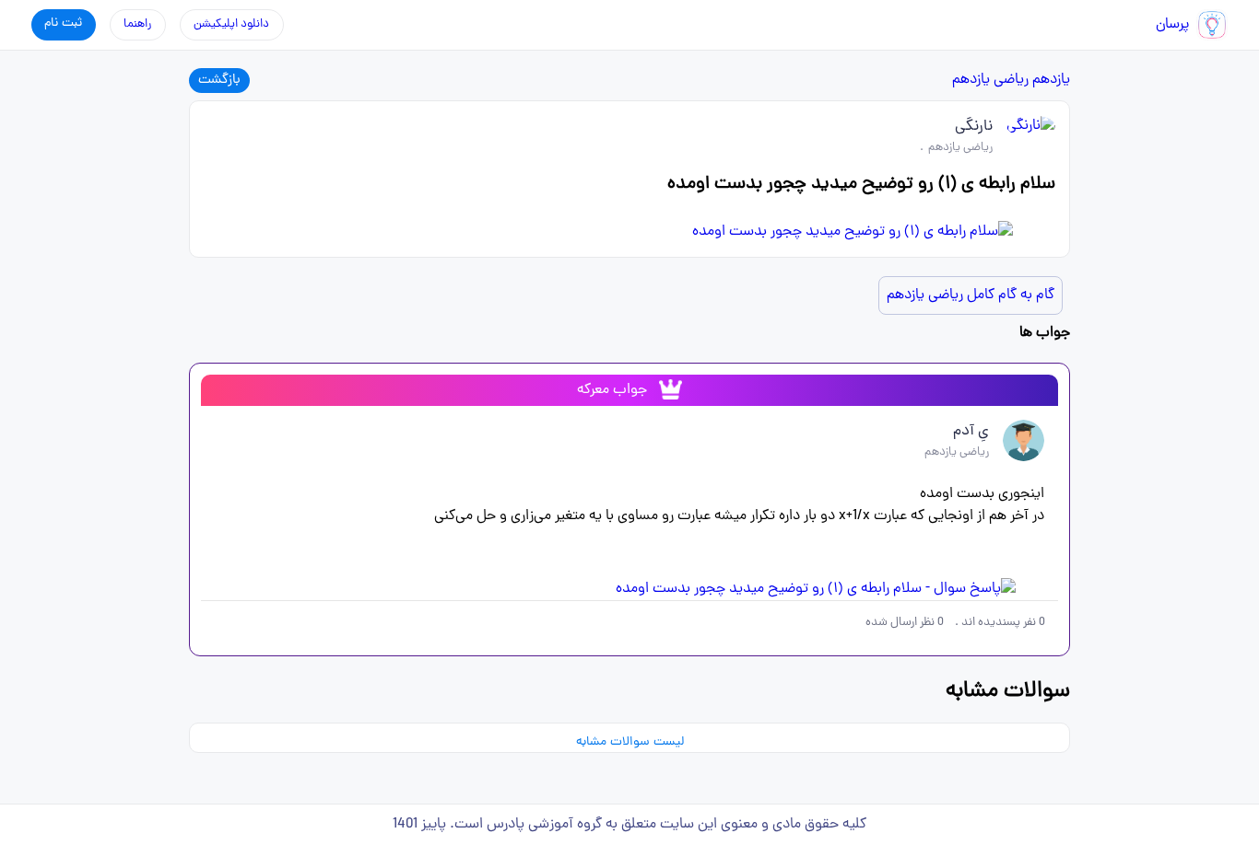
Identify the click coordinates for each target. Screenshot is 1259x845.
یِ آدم (971, 432)
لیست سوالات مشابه (630, 742)
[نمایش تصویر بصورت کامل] (629, 232)
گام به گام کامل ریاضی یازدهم (970, 295)
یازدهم (1051, 80)
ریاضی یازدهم (990, 80)
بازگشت (219, 80)
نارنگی (974, 127)
